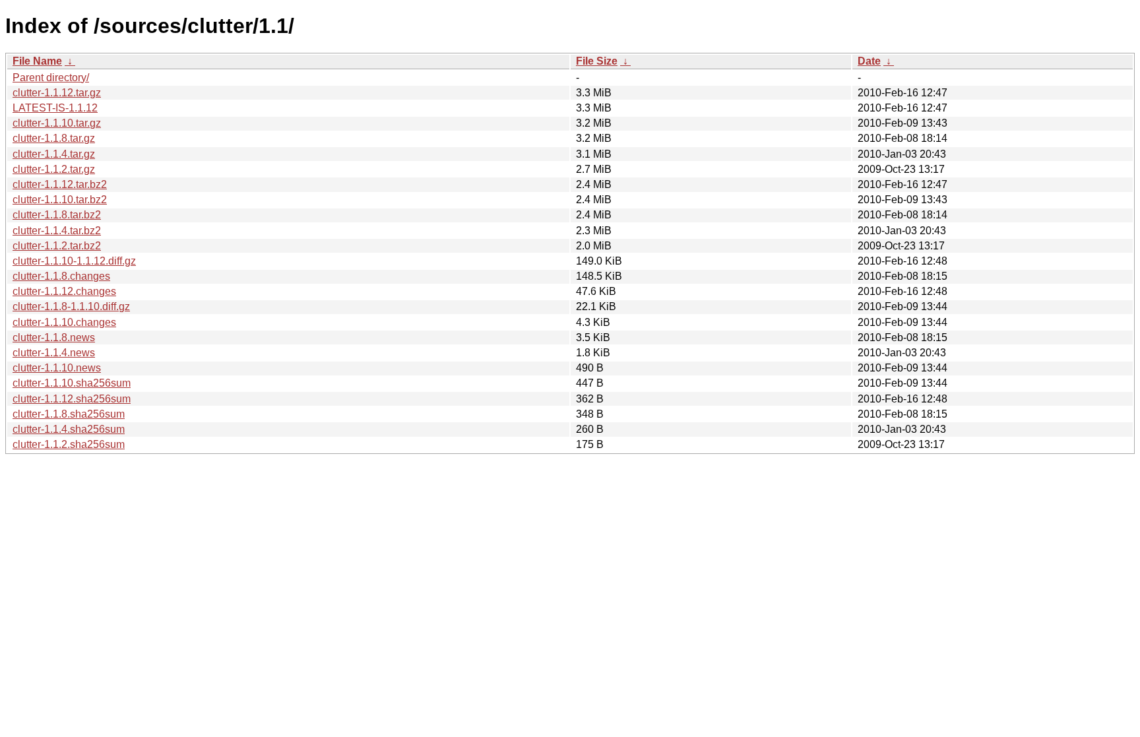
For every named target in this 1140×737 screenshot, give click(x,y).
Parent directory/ (51, 77)
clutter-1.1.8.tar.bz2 (57, 214)
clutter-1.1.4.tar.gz (54, 154)
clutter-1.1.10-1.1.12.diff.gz (74, 261)
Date (869, 61)
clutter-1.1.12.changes (64, 291)
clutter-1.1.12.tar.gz (57, 92)
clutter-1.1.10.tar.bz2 (60, 199)
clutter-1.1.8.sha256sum (69, 414)
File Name (37, 61)
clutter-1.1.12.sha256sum (72, 398)
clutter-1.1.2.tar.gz (54, 169)
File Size (597, 61)
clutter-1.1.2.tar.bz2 (57, 245)
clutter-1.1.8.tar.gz (54, 138)
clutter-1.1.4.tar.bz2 (57, 230)
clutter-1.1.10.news (57, 367)
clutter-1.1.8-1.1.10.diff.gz (71, 306)
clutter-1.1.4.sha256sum (69, 429)
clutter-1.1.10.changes (64, 322)
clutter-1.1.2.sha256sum (69, 444)
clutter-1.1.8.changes (61, 276)
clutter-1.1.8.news (54, 337)
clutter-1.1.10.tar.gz (57, 123)
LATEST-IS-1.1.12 (55, 107)
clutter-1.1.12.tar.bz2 (60, 184)
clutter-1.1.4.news (54, 352)
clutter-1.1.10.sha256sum (72, 383)
